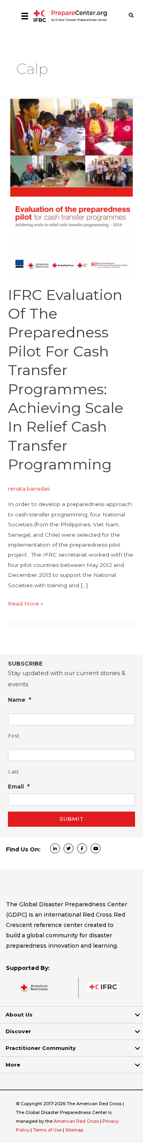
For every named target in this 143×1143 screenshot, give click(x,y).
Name (19, 699)
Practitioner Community (41, 1048)
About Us (19, 1014)
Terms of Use (47, 1130)
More (13, 1064)
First (13, 736)
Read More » (25, 604)
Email (19, 786)
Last (13, 772)
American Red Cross (77, 1121)
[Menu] (25, 16)
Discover (18, 1031)
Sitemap (74, 1130)
